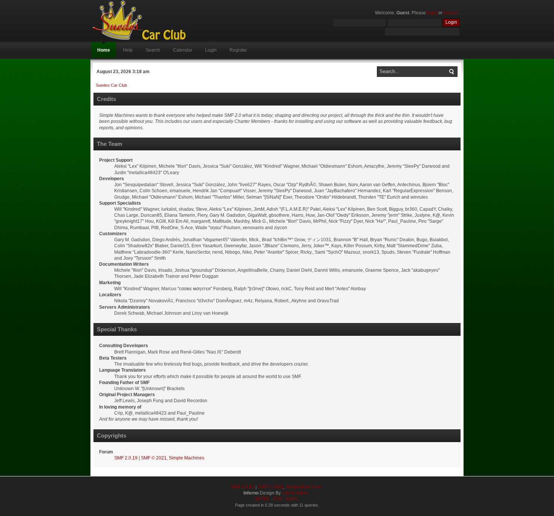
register (451, 12)
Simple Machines (186, 458)
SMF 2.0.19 (126, 458)
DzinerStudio (295, 493)
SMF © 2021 (154, 458)
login (432, 12)
